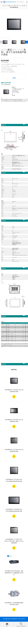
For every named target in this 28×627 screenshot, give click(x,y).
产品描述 (14, 77)
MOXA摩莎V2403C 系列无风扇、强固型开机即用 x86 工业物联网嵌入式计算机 (14, 572)
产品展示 (9, 5)
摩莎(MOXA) (16, 5)
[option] (14, 24)
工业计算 (23, 5)
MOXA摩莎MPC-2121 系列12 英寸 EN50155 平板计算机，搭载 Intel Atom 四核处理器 (14, 541)
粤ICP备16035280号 (21, 618)
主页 (4, 5)
